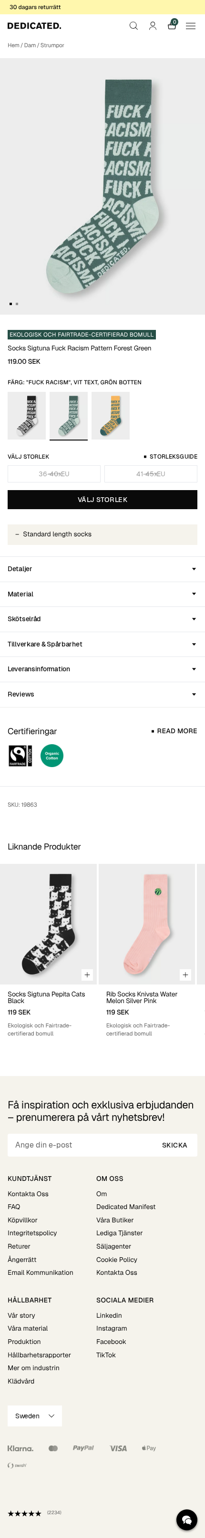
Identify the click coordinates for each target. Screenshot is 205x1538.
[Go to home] (34, 25)
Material (20, 594)
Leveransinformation (39, 669)
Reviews (21, 694)
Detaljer (20, 568)
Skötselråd (24, 619)
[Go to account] (152, 25)
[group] (48, 951)
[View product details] (48, 1011)
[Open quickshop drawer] (87, 975)
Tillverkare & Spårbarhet (45, 644)
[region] (102, 951)
